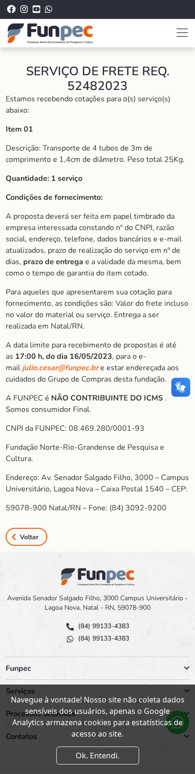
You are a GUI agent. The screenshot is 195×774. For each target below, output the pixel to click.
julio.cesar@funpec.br (60, 368)
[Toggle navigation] (182, 33)
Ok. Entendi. (97, 755)
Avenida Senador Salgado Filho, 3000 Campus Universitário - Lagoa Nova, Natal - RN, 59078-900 (97, 603)
